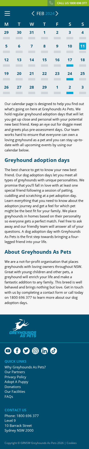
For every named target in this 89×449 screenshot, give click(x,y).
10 (70, 46)
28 (31, 87)
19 (6, 73)
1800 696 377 (27, 415)
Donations (13, 387)
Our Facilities (15, 392)
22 (44, 73)
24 (70, 73)
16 (57, 60)
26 (6, 87)
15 (44, 60)
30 (19, 32)
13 (19, 60)
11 (82, 46)
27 (19, 87)
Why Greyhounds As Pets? (25, 367)
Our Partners (15, 372)
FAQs (9, 397)
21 (31, 73)
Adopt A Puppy (16, 382)
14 (31, 60)
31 (31, 32)
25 (82, 73)
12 (6, 60)
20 (19, 73)
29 (6, 32)
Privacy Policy (15, 377)
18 (82, 60)
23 (57, 73)
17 (70, 60)
